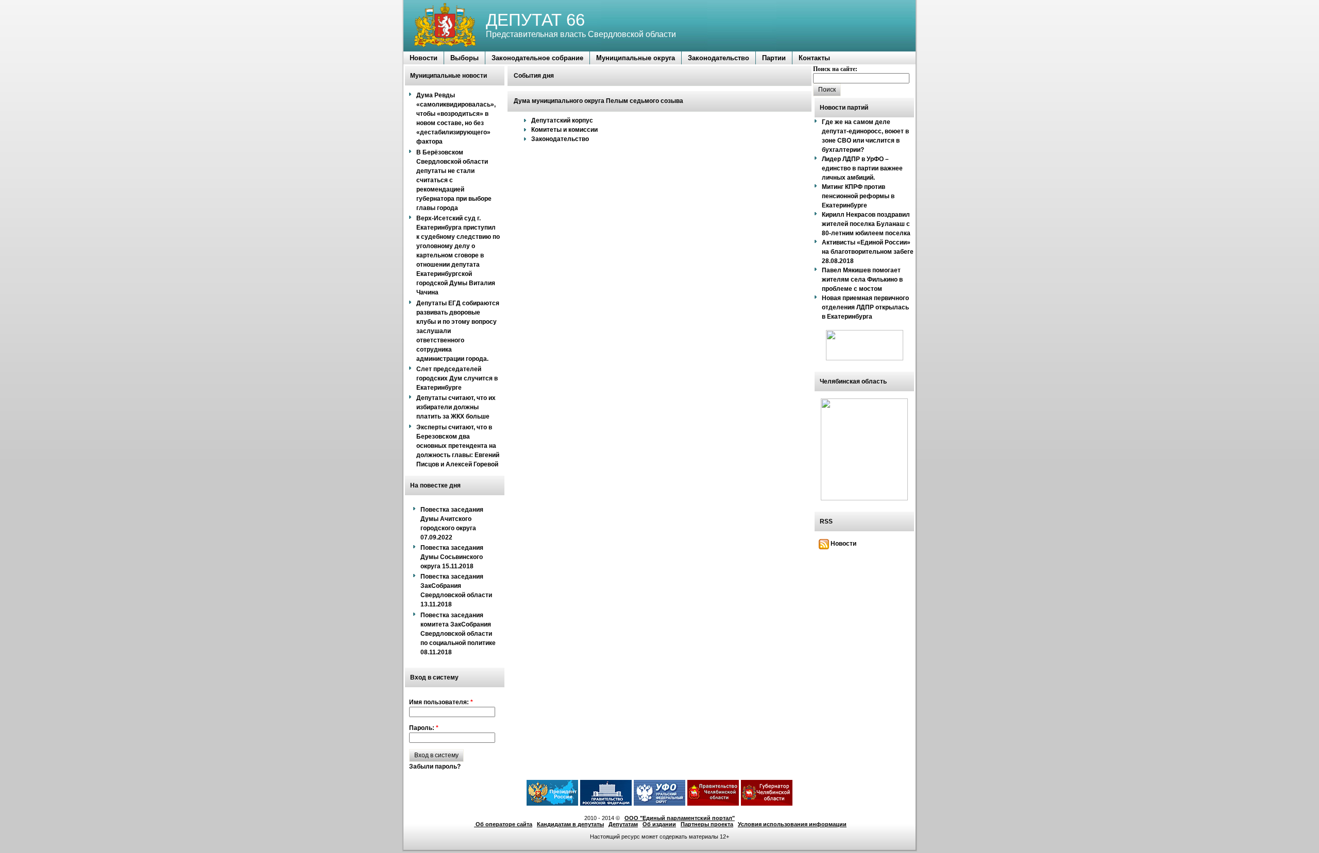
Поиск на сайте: (835, 68)
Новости (842, 543)
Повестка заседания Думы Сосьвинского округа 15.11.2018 (451, 557)
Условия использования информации (792, 824)
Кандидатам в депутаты (570, 824)
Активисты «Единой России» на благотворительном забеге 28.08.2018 (868, 252)
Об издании (659, 824)
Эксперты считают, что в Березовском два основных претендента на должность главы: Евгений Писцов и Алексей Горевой (457, 446)
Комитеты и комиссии (564, 129)
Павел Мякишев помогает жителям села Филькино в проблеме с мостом (862, 279)
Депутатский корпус (562, 120)
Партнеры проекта (707, 824)
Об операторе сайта (503, 824)
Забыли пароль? (435, 766)
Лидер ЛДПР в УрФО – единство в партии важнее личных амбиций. (862, 168)
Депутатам (623, 824)
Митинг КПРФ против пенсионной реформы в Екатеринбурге (858, 196)
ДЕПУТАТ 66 (535, 19)
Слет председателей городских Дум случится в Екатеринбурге (457, 378)
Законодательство (560, 139)
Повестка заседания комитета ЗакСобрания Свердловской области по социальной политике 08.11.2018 (458, 634)
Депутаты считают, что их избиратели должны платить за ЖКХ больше (456, 407)
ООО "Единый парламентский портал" (679, 818)
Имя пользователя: (441, 702)
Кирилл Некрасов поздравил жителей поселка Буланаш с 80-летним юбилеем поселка (866, 224)
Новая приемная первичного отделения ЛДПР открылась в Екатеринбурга (865, 307)
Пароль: (423, 728)
